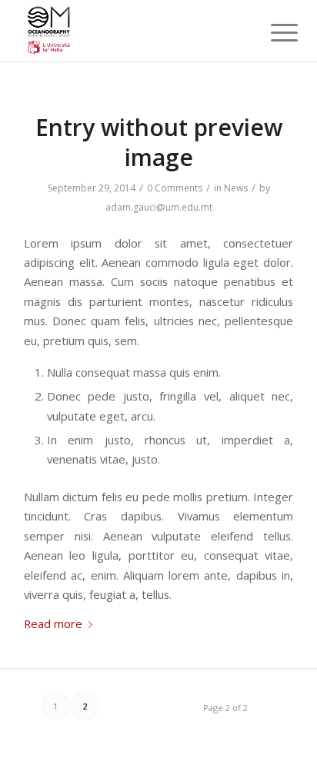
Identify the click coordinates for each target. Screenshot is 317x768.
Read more (53, 623)
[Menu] (272, 32)
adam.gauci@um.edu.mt (158, 207)
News (236, 187)
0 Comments (174, 187)
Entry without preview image (158, 142)
